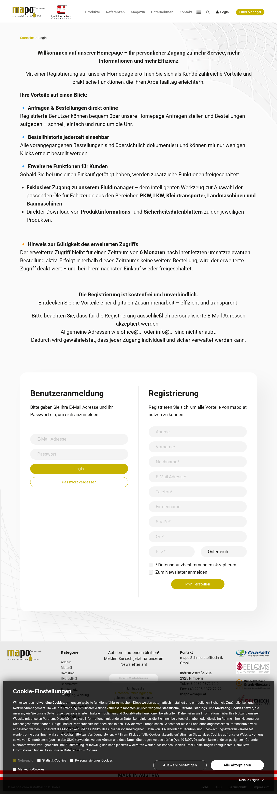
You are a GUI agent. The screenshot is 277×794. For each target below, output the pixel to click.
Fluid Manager (250, 12)
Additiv (66, 662)
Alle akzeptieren (237, 765)
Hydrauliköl (69, 679)
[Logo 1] (61, 12)
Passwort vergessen (79, 482)
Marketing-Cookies (31, 769)
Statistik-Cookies (54, 760)
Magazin (138, 12)
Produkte (92, 12)
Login (43, 38)
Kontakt (185, 12)
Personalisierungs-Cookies (94, 760)
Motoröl (66, 668)
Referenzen (115, 12)
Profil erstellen (197, 584)
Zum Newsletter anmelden (181, 572)
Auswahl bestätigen (180, 765)
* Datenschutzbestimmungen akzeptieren (195, 564)
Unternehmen (162, 12)
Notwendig (25, 760)
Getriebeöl (68, 673)
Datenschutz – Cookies (80, 750)
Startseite (27, 38)
